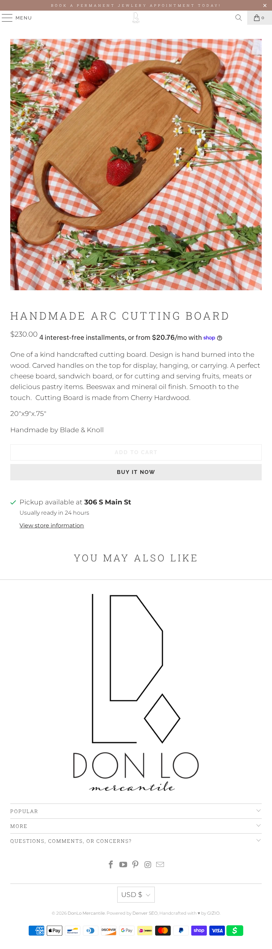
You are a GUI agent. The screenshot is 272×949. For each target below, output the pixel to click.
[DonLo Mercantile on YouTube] (123, 865)
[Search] (238, 18)
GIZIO (213, 913)
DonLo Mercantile (86, 913)
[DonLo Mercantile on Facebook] (111, 865)
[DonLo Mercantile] (136, 18)
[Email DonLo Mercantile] (160, 865)
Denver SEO (145, 913)
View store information (51, 525)
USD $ (131, 895)
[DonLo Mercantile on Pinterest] (135, 865)
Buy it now (136, 472)
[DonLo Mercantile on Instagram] (148, 865)
